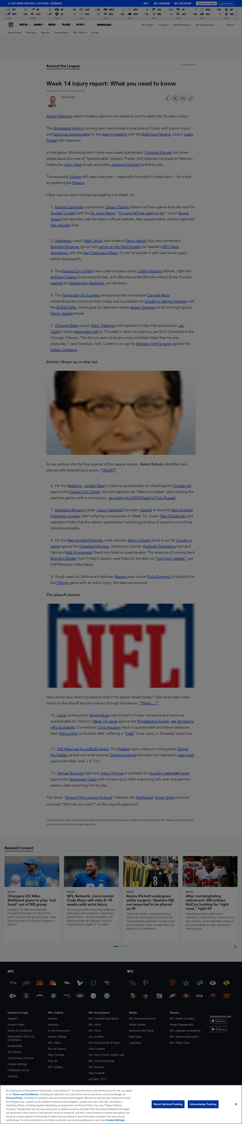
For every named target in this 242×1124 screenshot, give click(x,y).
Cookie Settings (115, 1120)
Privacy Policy (14, 1097)
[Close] (236, 1104)
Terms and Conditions (25, 1094)
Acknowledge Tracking (203, 1104)
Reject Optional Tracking (168, 1104)
